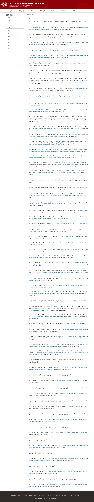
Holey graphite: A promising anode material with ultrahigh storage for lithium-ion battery (57, 316)
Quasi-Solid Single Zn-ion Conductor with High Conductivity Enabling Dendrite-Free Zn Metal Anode (56, 128)
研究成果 (42, 11)
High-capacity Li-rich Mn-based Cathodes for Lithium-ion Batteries (71, 432)
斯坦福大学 (42, 495)
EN (74, 11)
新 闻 (52, 11)
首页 (11, 11)
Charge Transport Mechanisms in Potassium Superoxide (64, 380)
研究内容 (21, 11)
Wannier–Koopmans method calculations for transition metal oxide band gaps (67, 242)
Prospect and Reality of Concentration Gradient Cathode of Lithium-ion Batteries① (67, 439)
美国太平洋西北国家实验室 (30, 495)
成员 (32, 11)
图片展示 (63, 11)
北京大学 (50, 495)
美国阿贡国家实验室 (15, 495)
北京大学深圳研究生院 (61, 495)
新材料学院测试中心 (74, 495)
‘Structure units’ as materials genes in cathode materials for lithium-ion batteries (66, 103)
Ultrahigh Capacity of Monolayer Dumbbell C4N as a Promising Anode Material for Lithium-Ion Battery (53, 361)
